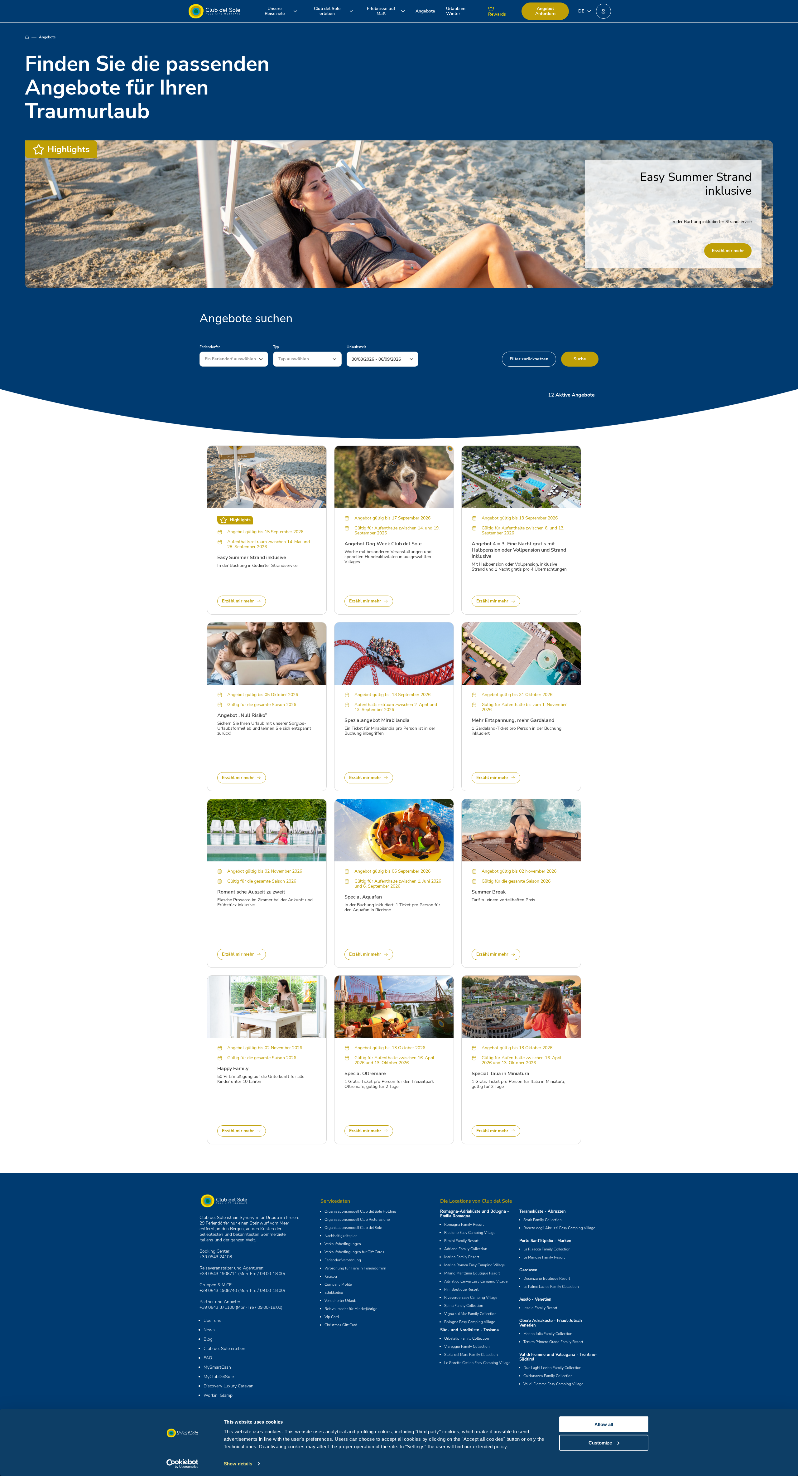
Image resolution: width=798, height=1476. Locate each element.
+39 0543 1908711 (218, 1274)
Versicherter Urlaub (340, 1300)
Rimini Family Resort (461, 1240)
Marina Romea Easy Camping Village (474, 1265)
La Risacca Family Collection (546, 1249)
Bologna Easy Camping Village (469, 1321)
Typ (276, 347)
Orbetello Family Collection (466, 1338)
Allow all (603, 1424)
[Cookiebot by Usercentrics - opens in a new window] (182, 1464)
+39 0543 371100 (217, 1307)
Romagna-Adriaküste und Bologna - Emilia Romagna (474, 1214)
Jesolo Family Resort (540, 1307)
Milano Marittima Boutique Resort (472, 1273)
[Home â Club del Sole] (214, 11)
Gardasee (528, 1270)
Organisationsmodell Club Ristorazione (357, 1219)
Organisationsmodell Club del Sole (353, 1227)
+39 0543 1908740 (218, 1290)
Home (32, 37)
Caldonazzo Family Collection (548, 1375)
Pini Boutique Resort (461, 1289)
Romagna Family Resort (464, 1224)
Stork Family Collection (542, 1219)
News (209, 1330)
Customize (600, 1442)
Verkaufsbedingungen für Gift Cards (354, 1251)
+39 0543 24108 (216, 1257)
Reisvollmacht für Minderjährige (350, 1308)
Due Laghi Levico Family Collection (552, 1367)
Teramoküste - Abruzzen (542, 1211)
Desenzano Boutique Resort (546, 1278)
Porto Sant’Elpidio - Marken (545, 1241)
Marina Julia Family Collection (547, 1333)
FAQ (208, 1358)
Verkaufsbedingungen (342, 1243)
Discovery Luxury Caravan (228, 1386)
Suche (580, 359)
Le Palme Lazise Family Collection (551, 1286)
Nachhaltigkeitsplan (341, 1235)
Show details (238, 1463)
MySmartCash (217, 1367)
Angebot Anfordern (545, 11)
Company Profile (338, 1284)
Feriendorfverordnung (342, 1260)
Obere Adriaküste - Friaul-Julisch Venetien (550, 1323)
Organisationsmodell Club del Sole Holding (360, 1211)
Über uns (212, 1320)
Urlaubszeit (356, 347)
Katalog (330, 1276)
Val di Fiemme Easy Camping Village (553, 1383)
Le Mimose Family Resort (544, 1257)
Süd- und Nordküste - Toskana (469, 1330)
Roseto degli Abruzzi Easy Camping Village (559, 1227)
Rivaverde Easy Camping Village (470, 1297)
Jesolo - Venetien (535, 1299)
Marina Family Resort (461, 1256)
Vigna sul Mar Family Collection (470, 1313)
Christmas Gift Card (340, 1325)
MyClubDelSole (219, 1377)
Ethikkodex (333, 1292)
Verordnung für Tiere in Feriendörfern (355, 1268)
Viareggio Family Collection (467, 1346)
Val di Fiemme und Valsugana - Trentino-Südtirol (558, 1357)
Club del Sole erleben (224, 1349)
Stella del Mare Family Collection (471, 1354)
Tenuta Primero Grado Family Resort (553, 1341)
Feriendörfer (210, 347)
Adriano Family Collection (465, 1248)
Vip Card (331, 1316)
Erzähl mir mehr (728, 251)
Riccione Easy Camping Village (469, 1232)
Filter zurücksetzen (529, 359)
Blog (208, 1339)
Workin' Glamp (218, 1395)
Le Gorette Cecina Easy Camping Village (477, 1362)
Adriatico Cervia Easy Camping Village (475, 1281)
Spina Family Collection (463, 1305)
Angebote (425, 11)
